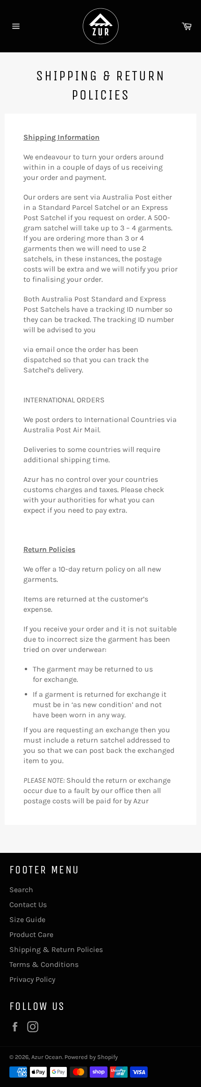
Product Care (31, 934)
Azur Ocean (46, 1056)
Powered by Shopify (91, 1056)
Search (21, 889)
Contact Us (28, 904)
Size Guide (27, 919)
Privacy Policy (32, 979)
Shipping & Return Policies (56, 949)
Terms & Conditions (44, 964)
